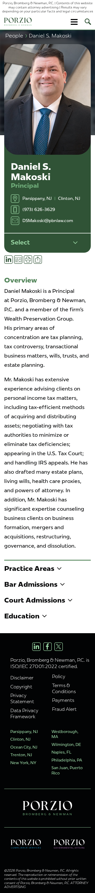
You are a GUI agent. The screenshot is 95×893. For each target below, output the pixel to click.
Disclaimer (22, 678)
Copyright (21, 687)
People (16, 35)
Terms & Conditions (64, 688)
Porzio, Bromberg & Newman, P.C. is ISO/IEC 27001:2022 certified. (49, 663)
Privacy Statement (22, 698)
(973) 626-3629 (38, 209)
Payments (63, 700)
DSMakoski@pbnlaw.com (47, 220)
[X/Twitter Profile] (58, 646)
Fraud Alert (64, 709)
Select (20, 242)
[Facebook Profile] (47, 646)
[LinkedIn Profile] (36, 646)
